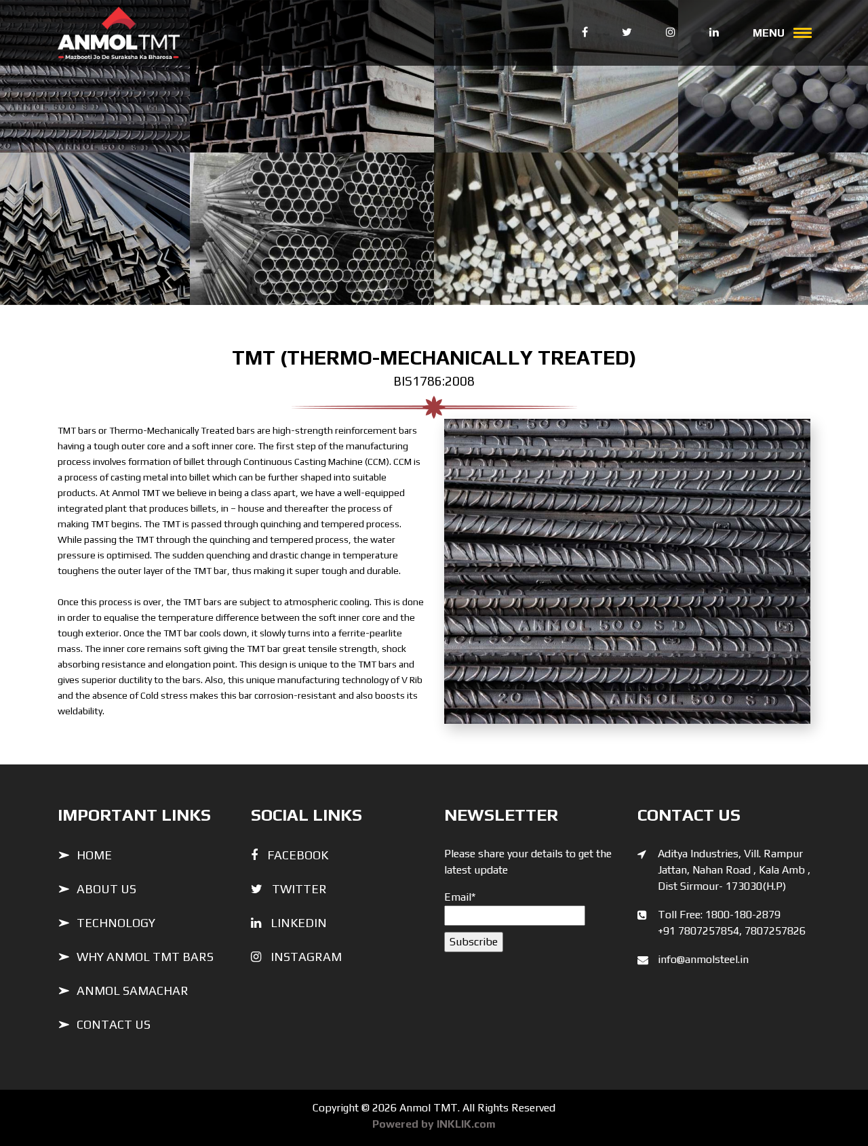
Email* (459, 897)
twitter (299, 889)
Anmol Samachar (133, 990)
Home (94, 855)
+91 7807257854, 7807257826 (732, 930)
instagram (306, 956)
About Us (106, 889)
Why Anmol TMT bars (145, 956)
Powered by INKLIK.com (434, 1124)
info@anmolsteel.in (703, 959)
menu (775, 32)
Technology (116, 923)
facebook (297, 855)
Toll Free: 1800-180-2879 (719, 914)
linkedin (299, 923)
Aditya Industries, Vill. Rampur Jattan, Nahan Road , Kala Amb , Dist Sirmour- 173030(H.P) (734, 870)
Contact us (114, 1024)
